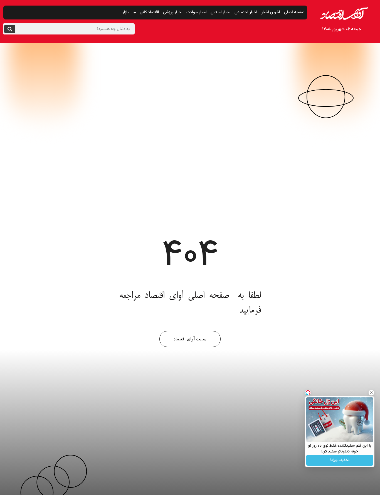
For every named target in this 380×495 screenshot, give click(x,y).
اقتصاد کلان (149, 12)
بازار (126, 12)
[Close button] (371, 392)
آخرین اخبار (270, 12)
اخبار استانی (221, 12)
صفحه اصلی (294, 12)
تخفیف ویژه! (339, 460)
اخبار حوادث (196, 12)
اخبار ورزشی (172, 12)
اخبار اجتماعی (246, 12)
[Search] (9, 29)
